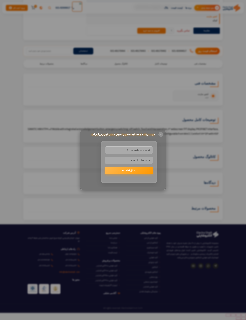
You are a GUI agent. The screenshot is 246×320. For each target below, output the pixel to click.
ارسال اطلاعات (129, 170)
